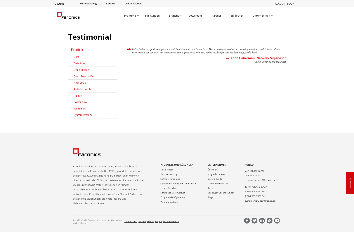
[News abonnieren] (270, 221)
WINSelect (80, 108)
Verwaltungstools (169, 201)
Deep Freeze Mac (84, 76)
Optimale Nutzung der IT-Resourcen (178, 183)
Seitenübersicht (171, 221)
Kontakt (250, 164)
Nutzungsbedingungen (150, 221)
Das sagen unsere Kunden (220, 192)
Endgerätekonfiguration (172, 197)
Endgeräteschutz (169, 188)
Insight (78, 95)
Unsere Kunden (215, 178)
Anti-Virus (80, 82)
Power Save (81, 102)
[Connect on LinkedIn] (262, 221)
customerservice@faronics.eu (260, 180)
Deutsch (59, 3)
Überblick (212, 169)
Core (76, 57)
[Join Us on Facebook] (247, 221)
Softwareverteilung (170, 178)
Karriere (211, 188)
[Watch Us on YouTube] (277, 221)
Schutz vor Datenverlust (172, 192)
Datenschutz (130, 221)
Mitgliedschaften (216, 174)
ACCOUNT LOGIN (284, 3)
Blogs (210, 197)
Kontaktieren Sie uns (217, 183)
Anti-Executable (83, 89)
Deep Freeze (81, 69)
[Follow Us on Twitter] (254, 221)
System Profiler (83, 115)
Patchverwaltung (169, 174)
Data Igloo (80, 63)
